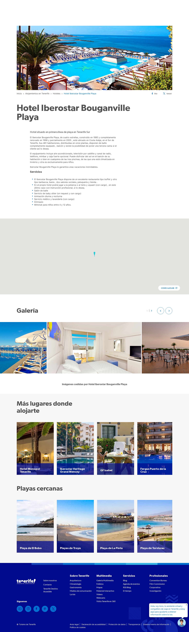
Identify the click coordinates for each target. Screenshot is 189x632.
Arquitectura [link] (75, 580)
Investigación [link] (155, 591)
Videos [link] (99, 594)
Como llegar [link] (167, 288)
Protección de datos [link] (117, 624)
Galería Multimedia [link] (105, 580)
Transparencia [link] (134, 624)
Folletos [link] (99, 584)
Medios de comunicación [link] (81, 591)
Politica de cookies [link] (77, 627)
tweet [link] (169, 93)
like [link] (155, 93)
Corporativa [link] (155, 587)
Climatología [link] (75, 584)
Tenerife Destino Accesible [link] (50, 590)
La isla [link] (72, 594)
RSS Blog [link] (127, 587)
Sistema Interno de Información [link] (156, 624)
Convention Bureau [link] (158, 580)
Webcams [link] (100, 598)
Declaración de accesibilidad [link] (94, 624)
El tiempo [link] (127, 591)
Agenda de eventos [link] (131, 584)
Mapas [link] (99, 587)
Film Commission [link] (157, 584)
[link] (19, 93)
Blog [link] (125, 580)
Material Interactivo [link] (105, 591)
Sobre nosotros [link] (50, 580)
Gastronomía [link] (76, 587)
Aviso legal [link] (74, 624)
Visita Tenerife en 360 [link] (105, 601)
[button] (94, 254)
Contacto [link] (47, 584)
